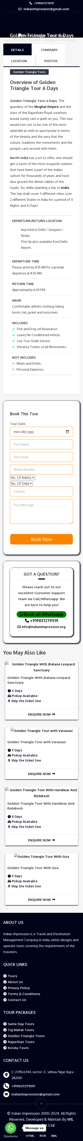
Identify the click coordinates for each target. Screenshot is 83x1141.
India (64, 188)
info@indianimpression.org (43, 627)
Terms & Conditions (24, 994)
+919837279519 (44, 3)
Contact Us (17, 1000)
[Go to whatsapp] (10, 1127)
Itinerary (49, 50)
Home (8, 39)
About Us (15, 982)
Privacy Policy (19, 988)
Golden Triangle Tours (29, 72)
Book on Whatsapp (43, 614)
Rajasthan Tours (21, 1042)
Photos (51, 61)
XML (54, 1135)
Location (19, 61)
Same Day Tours (21, 1024)
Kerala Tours (18, 1048)
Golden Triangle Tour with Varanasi (36, 742)
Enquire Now (39, 714)
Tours (20, 39)
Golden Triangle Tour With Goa (33, 868)
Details (17, 50)
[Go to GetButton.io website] (11, 1136)
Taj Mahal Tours (21, 1030)
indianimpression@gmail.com (46, 9)
